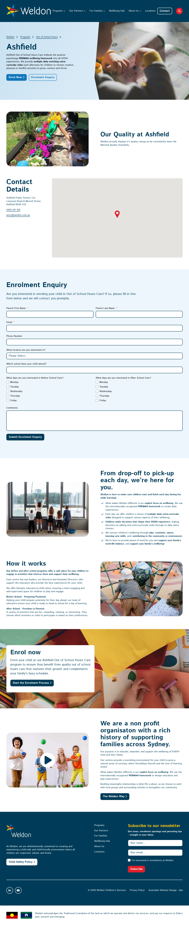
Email (9, 322)
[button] (117, 214)
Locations (150, 11)
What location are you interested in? (25, 350)
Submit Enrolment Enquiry (25, 437)
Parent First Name (16, 308)
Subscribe (136, 869)
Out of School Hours (47, 37)
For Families (96, 11)
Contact (165, 11)
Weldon (10, 37)
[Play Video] (47, 760)
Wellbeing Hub (117, 11)
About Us (134, 11)
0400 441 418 (13, 210)
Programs (58, 11)
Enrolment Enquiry (42, 77)
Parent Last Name (105, 308)
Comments (12, 408)
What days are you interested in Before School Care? (34, 378)
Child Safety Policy (20, 862)
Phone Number (14, 336)
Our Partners (76, 11)
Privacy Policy (137, 890)
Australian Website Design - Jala (166, 890)
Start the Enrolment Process (31, 683)
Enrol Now (15, 77)
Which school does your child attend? (26, 364)
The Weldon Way (113, 796)
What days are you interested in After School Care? (123, 378)
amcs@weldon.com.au (18, 215)
